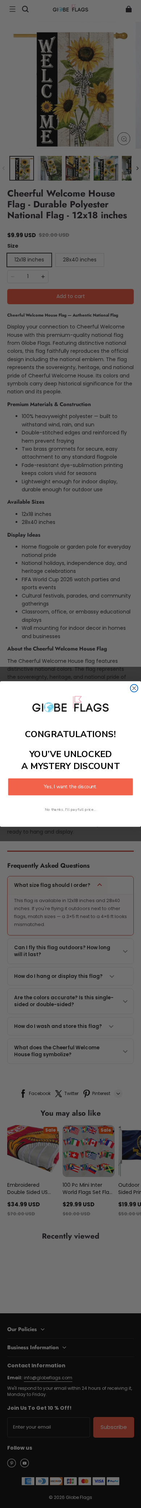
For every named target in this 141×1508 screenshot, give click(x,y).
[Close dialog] (134, 688)
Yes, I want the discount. (70, 787)
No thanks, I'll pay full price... (70, 809)
